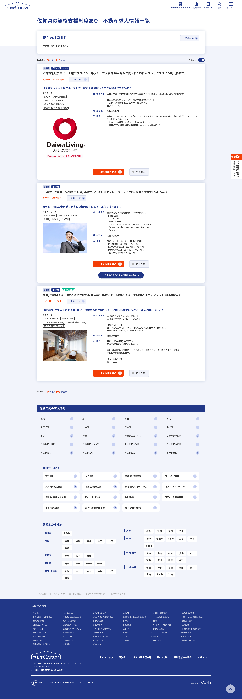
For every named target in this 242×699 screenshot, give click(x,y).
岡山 (170, 553)
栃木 (78, 555)
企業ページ (78, 79)
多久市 (170, 418)
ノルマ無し (127, 636)
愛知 (170, 531)
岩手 (78, 541)
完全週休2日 (127, 640)
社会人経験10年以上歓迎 (53, 100)
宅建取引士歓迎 (158, 628)
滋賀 (148, 538)
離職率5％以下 (38, 640)
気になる (140, 172)
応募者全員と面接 (99, 613)
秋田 (100, 541)
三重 (181, 531)
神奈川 (100, 563)
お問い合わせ (204, 657)
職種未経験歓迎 (98, 621)
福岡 (148, 567)
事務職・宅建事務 (133, 475)
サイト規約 (162, 657)
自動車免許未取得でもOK (191, 628)
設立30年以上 (38, 628)
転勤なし (126, 632)
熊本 (181, 567)
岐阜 (148, 531)
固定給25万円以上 (40, 625)
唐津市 (85, 418)
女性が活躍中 (68, 636)
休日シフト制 (158, 640)
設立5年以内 (97, 625)
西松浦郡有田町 (174, 444)
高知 (181, 559)
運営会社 (123, 657)
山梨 (111, 571)
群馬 (89, 555)
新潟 (67, 571)
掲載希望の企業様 (183, 657)
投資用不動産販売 (53, 486)
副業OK (155, 636)
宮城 (89, 541)
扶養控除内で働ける (100, 636)
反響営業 (66, 644)
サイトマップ (106, 657)
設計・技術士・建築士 (95, 507)
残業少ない (186, 632)
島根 (159, 553)
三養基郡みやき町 (90, 444)
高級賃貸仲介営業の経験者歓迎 (56, 108)
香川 (159, 559)
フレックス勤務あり (160, 632)
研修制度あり (98, 632)
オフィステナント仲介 (175, 486)
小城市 (170, 427)
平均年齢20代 (68, 640)
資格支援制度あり (69, 632)
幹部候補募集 (68, 613)
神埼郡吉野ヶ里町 (133, 435)
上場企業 (55, 219)
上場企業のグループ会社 (72, 628)
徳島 (148, 559)
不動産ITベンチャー (100, 644)
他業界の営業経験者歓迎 (75, 322)
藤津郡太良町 (173, 452)
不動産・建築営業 (93, 486)
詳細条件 (189, 38)
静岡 (159, 531)
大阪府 (170, 538)
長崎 (170, 567)
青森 (67, 541)
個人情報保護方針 (142, 657)
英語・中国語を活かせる (102, 628)
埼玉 (67, 563)
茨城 (67, 555)
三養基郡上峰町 (47, 444)
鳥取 (148, 553)
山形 (111, 541)
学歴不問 (65, 219)
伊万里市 (44, 427)
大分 (192, 567)
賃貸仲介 (49, 475)
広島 (181, 553)
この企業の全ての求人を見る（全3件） (120, 275)
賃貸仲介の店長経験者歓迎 (192, 617)
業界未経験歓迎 (39, 621)
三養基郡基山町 (174, 435)
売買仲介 (89, 475)
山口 (192, 553)
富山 (78, 571)
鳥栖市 (128, 418)
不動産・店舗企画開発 (55, 496)
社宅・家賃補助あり (40, 632)
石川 (89, 571)
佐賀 (159, 567)
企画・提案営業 (52, 507)
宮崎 (148, 574)
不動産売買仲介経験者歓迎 (54, 104)
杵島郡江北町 (88, 452)
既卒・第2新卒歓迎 (70, 621)
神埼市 (85, 435)
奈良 (192, 538)
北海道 (67, 533)
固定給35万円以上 (70, 625)
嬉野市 (43, 435)
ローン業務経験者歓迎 (161, 617)
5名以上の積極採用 (51, 318)
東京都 (89, 563)
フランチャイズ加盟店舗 (162, 625)
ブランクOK (186, 636)
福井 (100, 571)
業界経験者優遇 (59, 97)
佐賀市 (43, 418)
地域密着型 (127, 625)
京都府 (159, 538)
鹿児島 (159, 574)
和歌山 (149, 545)
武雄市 (85, 427)
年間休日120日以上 (189, 640)
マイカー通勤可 (39, 636)
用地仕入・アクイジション (136, 486)
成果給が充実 (187, 621)
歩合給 (125, 621)
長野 (67, 577)
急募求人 (47, 97)
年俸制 (46, 219)
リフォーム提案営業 (174, 496)
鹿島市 (128, 427)
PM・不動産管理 (92, 496)
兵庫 (181, 538)
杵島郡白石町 (131, 452)
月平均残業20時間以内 (41, 644)
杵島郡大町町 (46, 452)
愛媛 (170, 559)
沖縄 (170, 574)
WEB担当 (129, 496)
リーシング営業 (172, 475)
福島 (67, 547)
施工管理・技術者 (133, 507)
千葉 (78, 563)
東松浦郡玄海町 (132, 444)
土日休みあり (98, 640)
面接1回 (126, 613)
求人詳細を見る (108, 172)
